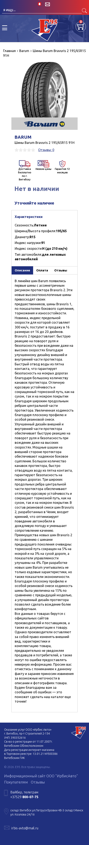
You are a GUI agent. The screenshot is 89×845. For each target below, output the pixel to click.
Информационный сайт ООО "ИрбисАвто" (41, 776)
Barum (22, 137)
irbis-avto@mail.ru (24, 828)
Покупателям (16, 782)
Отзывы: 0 (46, 150)
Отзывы (38, 782)
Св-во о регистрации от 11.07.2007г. (28, 741)
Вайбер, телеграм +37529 (24, 794)
